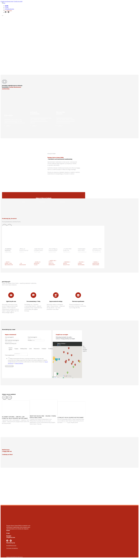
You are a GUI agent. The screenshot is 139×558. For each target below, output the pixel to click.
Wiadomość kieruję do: (11, 343)
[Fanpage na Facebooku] (5, 12)
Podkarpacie (51, 348)
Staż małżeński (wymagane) (12, 340)
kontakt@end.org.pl (11, 545)
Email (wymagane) (32, 337)
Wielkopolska (23, 348)
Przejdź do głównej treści (7, 1)
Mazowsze (37, 348)
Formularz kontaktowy (12, 548)
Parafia (29, 340)
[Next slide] (9, 397)
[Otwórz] (2, 15)
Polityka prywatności (10, 556)
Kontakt (8, 536)
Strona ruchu (9, 9)
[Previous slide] (4, 397)
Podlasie (44, 348)
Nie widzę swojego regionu (85, 348)
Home (6, 5)
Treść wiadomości (9, 355)
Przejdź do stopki (18, 1)
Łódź (30, 348)
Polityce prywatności (19, 363)
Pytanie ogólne (10, 348)
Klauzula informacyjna (18, 556)
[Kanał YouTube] (8, 12)
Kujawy (16, 348)
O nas (7, 7)
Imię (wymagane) (9, 337)
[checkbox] (9, 358)
